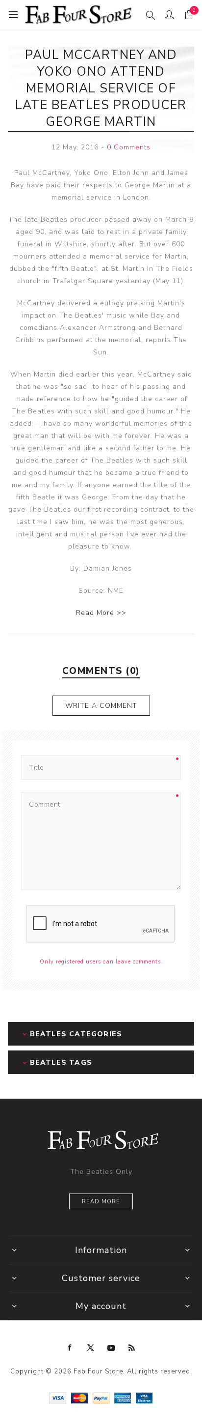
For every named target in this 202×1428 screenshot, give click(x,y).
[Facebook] (70, 1348)
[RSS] (132, 1348)
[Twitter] (91, 1348)
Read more (101, 1201)
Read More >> (101, 612)
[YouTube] (111, 1348)
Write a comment (101, 705)
